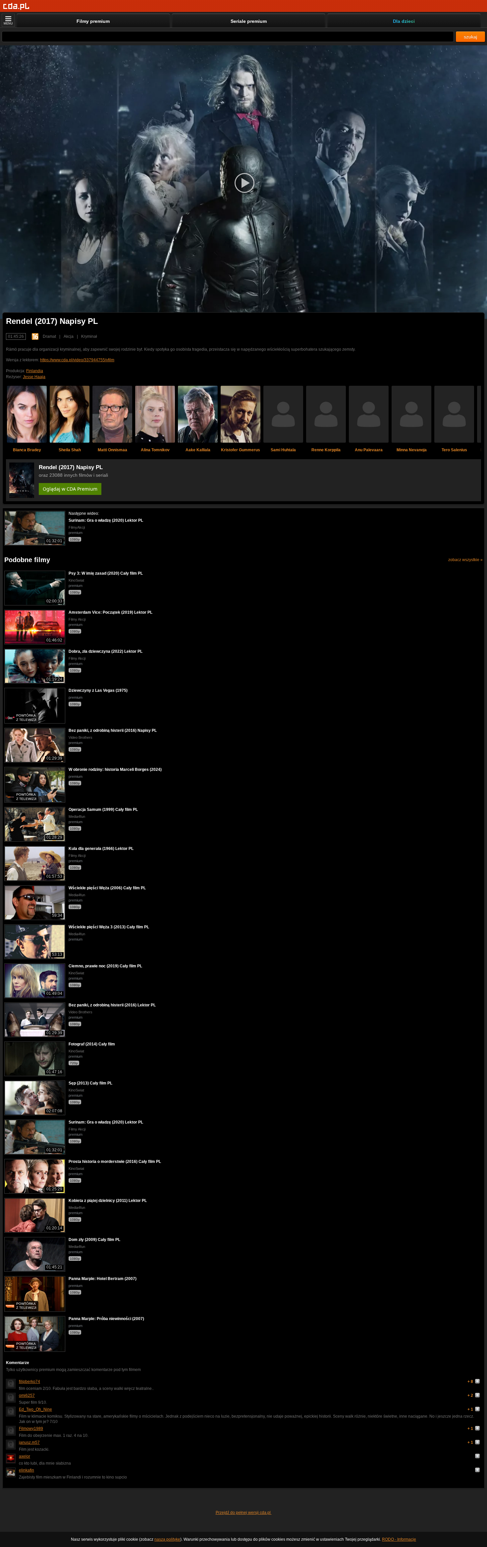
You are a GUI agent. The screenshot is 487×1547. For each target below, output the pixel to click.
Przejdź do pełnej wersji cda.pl (244, 1512)
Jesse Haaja (34, 377)
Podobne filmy (27, 559)
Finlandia (34, 371)
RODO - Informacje (399, 1539)
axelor (24, 1456)
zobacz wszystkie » (465, 559)
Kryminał (89, 336)
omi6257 (27, 1395)
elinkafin (26, 1470)
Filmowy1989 (31, 1428)
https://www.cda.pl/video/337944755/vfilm (77, 360)
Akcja (69, 336)
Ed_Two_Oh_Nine (35, 1409)
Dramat (49, 336)
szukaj (470, 36)
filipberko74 (29, 1381)
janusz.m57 (29, 1442)
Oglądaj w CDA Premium (70, 489)
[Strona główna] (16, 6)
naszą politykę (167, 1539)
